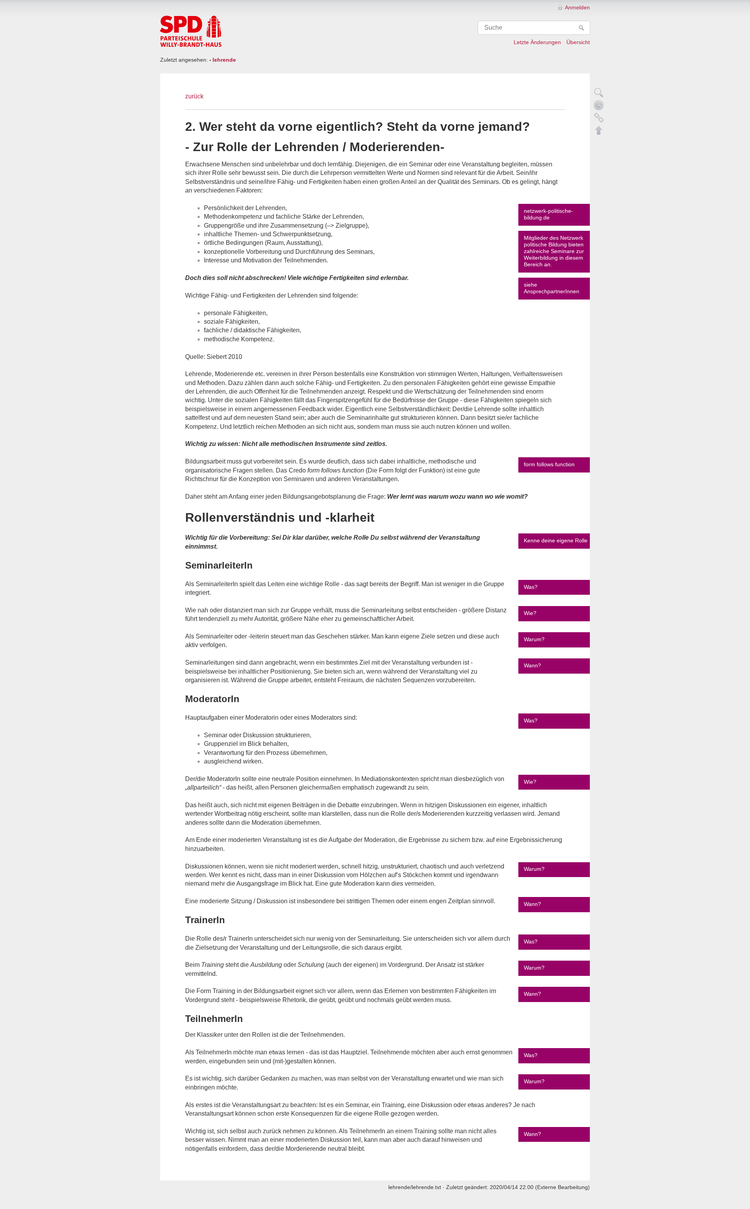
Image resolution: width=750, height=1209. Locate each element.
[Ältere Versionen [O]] (599, 105)
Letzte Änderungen (537, 42)
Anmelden (577, 7)
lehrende (224, 60)
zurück (194, 96)
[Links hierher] (599, 117)
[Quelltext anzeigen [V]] (599, 92)
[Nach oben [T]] (599, 130)
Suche (582, 27)
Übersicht (578, 42)
